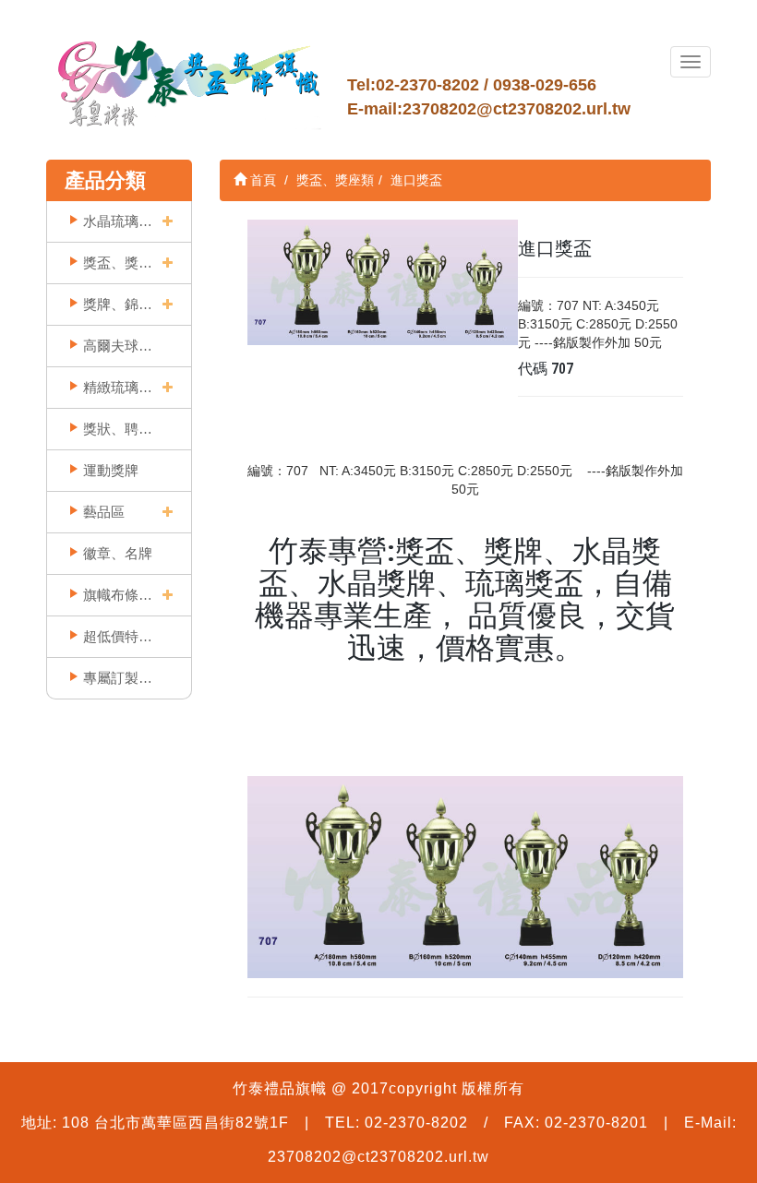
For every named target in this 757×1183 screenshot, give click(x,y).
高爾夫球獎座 (117, 345)
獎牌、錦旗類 (117, 304)
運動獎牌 (110, 470)
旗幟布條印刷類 (117, 595)
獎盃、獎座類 (117, 262)
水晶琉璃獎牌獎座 (117, 221)
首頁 (261, 180)
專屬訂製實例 (117, 678)
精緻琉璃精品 (117, 387)
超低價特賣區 (117, 636)
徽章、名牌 (117, 553)
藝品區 (104, 512)
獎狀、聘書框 (117, 428)
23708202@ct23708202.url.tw (517, 109)
